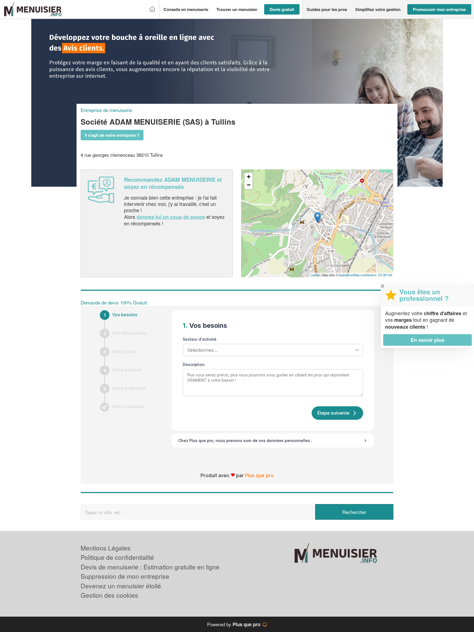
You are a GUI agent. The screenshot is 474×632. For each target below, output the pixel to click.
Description (194, 364)
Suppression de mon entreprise (125, 576)
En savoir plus (427, 339)
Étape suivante (333, 413)
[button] (185, 9)
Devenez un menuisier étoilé (121, 585)
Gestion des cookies (109, 595)
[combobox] (271, 350)
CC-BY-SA (385, 275)
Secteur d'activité (199, 339)
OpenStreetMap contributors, (358, 275)
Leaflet (315, 275)
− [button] (248, 184)
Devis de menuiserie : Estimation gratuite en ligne (150, 566)
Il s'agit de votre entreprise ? (112, 135)
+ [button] (248, 176)
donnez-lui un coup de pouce (171, 216)
